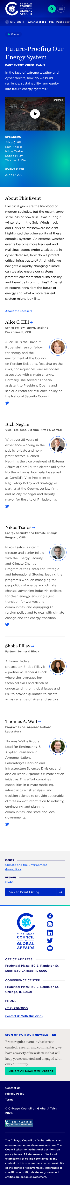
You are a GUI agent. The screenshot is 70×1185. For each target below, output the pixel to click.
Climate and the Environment (26, 864)
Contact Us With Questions (24, 1016)
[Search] (52, 9)
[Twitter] (7, 403)
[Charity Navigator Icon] (35, 1123)
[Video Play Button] (35, 114)
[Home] (9, 34)
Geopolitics (13, 869)
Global (10, 882)
